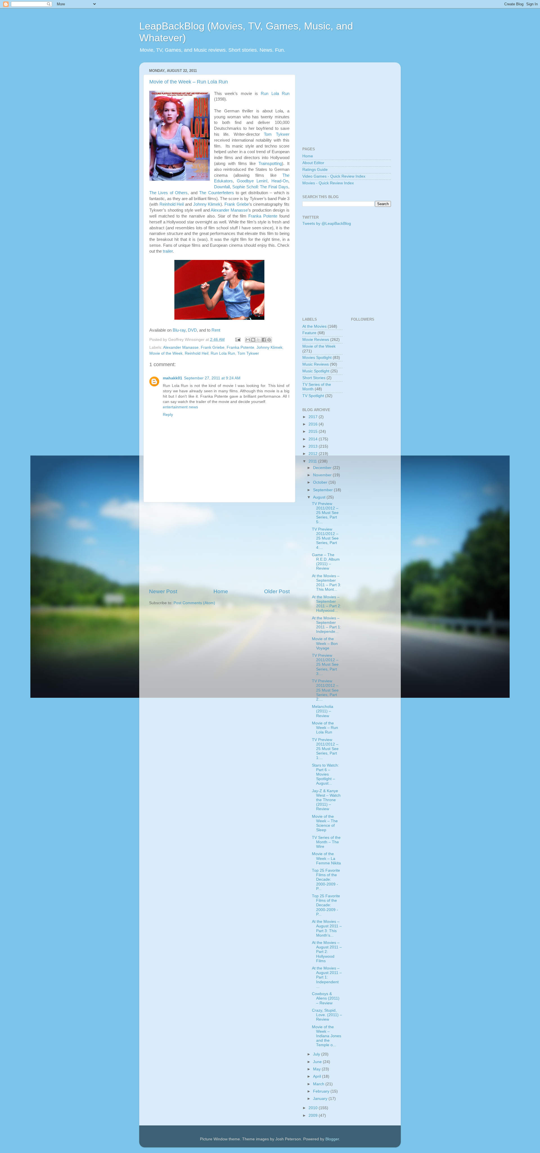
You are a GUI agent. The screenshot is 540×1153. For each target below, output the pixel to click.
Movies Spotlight (317, 357)
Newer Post (163, 591)
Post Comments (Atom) (194, 603)
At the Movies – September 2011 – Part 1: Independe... (326, 625)
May (317, 1069)
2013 (314, 446)
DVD (192, 330)
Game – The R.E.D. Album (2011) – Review (326, 562)
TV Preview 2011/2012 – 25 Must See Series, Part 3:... (325, 664)
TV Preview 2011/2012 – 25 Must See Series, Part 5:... (325, 513)
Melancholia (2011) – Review (322, 711)
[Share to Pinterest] (269, 340)
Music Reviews (315, 364)
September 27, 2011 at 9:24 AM (212, 378)
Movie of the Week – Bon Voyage (325, 643)
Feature (309, 333)
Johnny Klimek (207, 204)
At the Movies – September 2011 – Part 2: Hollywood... (326, 604)
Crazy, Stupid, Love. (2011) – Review (327, 1014)
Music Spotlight (315, 371)
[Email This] (248, 340)
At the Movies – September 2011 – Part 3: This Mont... (326, 583)
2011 (313, 461)
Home (220, 591)
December (323, 468)
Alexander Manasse (229, 210)
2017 (314, 417)
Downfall (222, 187)
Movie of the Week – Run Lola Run (188, 82)
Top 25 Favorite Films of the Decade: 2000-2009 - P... (326, 879)
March (319, 1084)
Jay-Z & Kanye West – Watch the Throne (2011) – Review (326, 800)
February (321, 1091)
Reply (168, 415)
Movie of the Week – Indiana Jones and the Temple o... (326, 1036)
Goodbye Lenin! (252, 181)
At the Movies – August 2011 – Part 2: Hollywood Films (327, 952)
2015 (314, 431)
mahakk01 (172, 378)
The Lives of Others (168, 193)
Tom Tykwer (276, 134)
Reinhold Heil (171, 204)
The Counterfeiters (216, 193)
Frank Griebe (236, 204)
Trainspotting (270, 163)
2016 (314, 424)
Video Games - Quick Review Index (333, 176)
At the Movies (314, 326)
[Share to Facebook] (264, 340)
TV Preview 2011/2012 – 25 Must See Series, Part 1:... (325, 749)
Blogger (332, 1139)
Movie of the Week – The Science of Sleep (325, 823)
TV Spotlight (313, 396)
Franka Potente (262, 216)
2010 (314, 1108)
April (317, 1076)
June (318, 1062)
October (320, 482)
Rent (216, 330)
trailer (168, 251)
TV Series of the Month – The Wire (326, 842)
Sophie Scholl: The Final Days (260, 187)
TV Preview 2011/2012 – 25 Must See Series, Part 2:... (325, 690)
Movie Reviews (315, 339)
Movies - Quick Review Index (328, 183)
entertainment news (180, 407)
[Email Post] (237, 339)
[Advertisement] (219, 545)
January (320, 1099)
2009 (314, 1115)
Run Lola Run (275, 93)
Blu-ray (179, 330)
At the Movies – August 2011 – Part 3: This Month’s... (327, 928)
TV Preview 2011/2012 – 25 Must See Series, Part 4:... (325, 538)
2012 (314, 454)
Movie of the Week (166, 353)
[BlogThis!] (253, 340)
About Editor (313, 163)
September (323, 490)
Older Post (277, 591)
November (323, 475)
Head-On (279, 181)
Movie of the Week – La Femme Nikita (326, 858)
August (320, 497)
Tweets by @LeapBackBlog (326, 223)
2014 (314, 439)
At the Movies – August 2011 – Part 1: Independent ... (327, 977)
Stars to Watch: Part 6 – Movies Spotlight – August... (325, 774)
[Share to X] (258, 340)
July (317, 1054)
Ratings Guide (315, 169)
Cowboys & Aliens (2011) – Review (325, 998)
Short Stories (313, 378)
